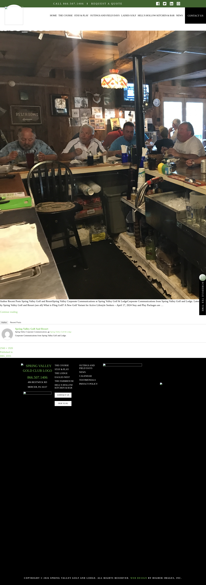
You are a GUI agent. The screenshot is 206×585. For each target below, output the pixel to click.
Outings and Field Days (105, 15)
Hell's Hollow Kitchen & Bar (156, 15)
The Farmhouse (64, 381)
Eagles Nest (62, 377)
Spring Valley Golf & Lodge (60, 332)
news (82, 372)
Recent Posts (15, 322)
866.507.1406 (73, 3)
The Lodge (61, 373)
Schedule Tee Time (203, 296)
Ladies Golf (128, 15)
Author (4, 322)
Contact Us (195, 15)
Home (53, 15)
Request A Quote (106, 3)
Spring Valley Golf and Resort (31, 328)
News (179, 15)
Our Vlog (63, 403)
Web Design (138, 578)
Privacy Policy (88, 384)
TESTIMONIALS (87, 380)
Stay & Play (81, 15)
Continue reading (9, 311)
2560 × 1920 (6, 348)
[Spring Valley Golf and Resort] (7, 333)
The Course (65, 15)
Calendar (85, 376)
